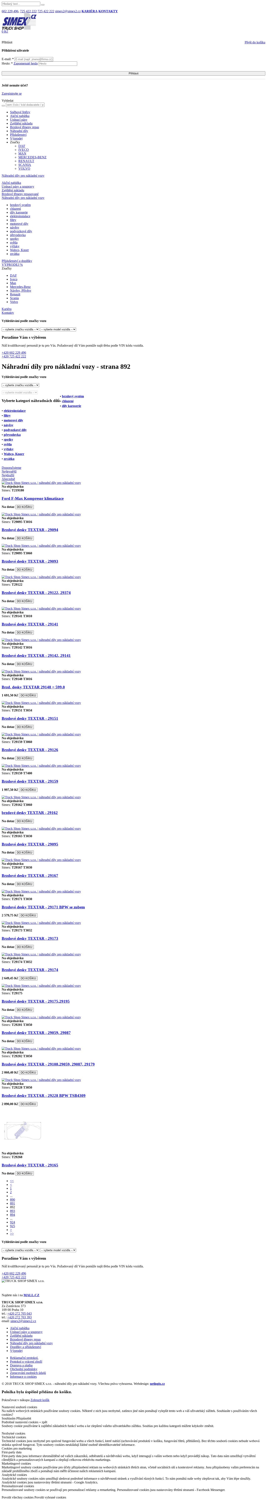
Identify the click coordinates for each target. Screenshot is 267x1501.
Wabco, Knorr (19, 250)
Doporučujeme (11, 467)
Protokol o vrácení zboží (26, 1361)
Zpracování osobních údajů (28, 1373)
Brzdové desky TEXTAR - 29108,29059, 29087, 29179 (48, 1064)
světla (14, 242)
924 (12, 1222)
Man (13, 283)
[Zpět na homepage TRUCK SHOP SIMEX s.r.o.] (19, 28)
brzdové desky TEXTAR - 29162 (30, 812)
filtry (13, 220)
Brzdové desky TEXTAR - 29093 (30, 561)
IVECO (23, 149)
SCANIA (24, 165)
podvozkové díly (21, 231)
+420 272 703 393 (19, 1317)
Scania (14, 298)
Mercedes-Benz (20, 287)
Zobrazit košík (39, 1400)
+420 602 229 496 (14, 352)
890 (12, 1199)
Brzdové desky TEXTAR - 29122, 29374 (36, 592)
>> (12, 1233)
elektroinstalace (20, 216)
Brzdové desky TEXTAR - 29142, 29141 (36, 655)
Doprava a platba (21, 1365)
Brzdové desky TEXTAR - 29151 (30, 718)
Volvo (14, 302)
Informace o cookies (23, 1376)
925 (12, 1226)
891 (12, 1203)
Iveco (13, 279)
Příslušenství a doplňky (17, 261)
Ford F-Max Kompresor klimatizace (33, 498)
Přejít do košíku (255, 42)
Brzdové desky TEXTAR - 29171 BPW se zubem (43, 907)
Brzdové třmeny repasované (20, 194)
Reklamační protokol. (24, 1358)
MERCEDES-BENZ (32, 157)
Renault (15, 294)
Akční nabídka (19, 116)
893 (12, 1211)
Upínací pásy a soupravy (18, 186)
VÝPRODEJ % (12, 264)
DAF (21, 146)
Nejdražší (8, 475)
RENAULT (26, 161)
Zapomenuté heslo (26, 63)
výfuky (14, 246)
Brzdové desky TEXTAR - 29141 (30, 624)
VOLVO (24, 168)
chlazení (15, 208)
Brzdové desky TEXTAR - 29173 (30, 938)
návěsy (14, 227)
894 (12, 1214)
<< (12, 1181)
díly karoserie (19, 212)
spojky (14, 238)
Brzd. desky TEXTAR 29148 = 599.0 (33, 687)
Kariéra (6, 309)
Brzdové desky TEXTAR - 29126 (30, 750)
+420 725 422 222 (14, 356)
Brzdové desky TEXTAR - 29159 (30, 781)
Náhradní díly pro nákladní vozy (23, 175)
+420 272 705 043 (19, 1313)
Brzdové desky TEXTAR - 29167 (30, 875)
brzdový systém (20, 205)
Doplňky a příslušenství (25, 1347)
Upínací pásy (18, 119)
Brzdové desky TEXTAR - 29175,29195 (36, 1001)
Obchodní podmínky (23, 1369)
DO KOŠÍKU (24, 507)
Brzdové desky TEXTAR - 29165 (30, 1165)
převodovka (18, 235)
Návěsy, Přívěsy (20, 290)
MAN (22, 153)
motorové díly (19, 223)
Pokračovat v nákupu (16, 1400)
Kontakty (8, 312)
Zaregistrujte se (12, 93)
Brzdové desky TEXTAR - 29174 (30, 970)
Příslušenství (18, 134)
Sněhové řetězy (20, 112)
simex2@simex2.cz (68, 11)
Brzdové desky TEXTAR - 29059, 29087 (36, 1032)
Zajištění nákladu (21, 123)
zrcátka (14, 254)
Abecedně (8, 479)
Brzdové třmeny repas (24, 127)
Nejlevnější (9, 471)
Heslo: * (20, 63)
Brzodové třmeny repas (25, 1339)
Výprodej (16, 138)
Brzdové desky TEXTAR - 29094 (30, 530)
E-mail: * (8, 59)
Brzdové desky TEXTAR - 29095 (30, 844)
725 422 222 (28, 11)
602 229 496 (10, 11)
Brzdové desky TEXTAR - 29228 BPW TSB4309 (44, 1095)
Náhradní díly (19, 131)
